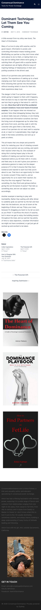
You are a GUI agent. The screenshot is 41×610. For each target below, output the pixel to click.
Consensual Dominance (12, 3)
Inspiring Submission (19, 281)
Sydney (21, 606)
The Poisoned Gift (26, 247)
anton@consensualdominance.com (19, 586)
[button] (34, 4)
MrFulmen (11, 589)
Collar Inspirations (7, 247)
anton (6, 32)
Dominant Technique (30, 32)
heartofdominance (17, 591)
